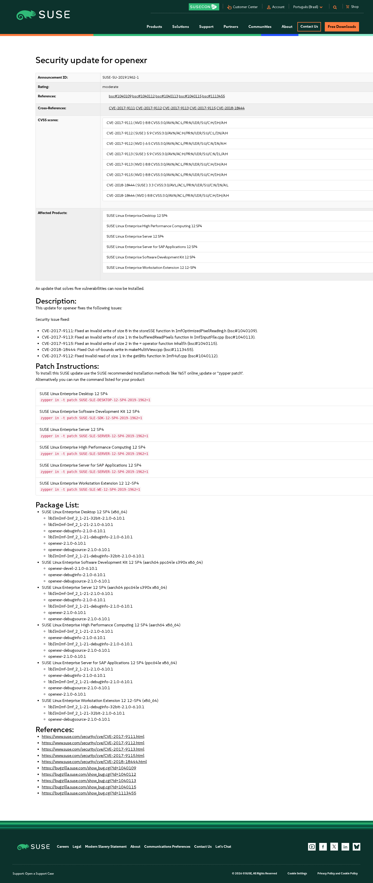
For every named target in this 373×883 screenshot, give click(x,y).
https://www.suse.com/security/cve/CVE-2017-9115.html (93, 755)
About (135, 846)
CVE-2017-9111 (122, 108)
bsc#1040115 (190, 96)
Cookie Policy (349, 873)
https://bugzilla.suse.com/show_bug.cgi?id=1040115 (89, 787)
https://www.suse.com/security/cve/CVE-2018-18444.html (94, 761)
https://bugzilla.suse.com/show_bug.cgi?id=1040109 (89, 768)
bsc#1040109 (120, 96)
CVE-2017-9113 (176, 108)
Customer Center (245, 7)
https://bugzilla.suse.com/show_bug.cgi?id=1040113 (89, 780)
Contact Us (309, 26)
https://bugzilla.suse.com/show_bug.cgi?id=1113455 (89, 793)
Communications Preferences (167, 846)
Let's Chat (223, 846)
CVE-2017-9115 (203, 108)
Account (278, 7)
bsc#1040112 (143, 96)
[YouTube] (312, 847)
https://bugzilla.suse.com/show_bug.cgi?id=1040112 (89, 774)
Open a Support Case (39, 873)
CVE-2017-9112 (149, 108)
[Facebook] (323, 847)
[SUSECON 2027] (204, 6)
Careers (63, 846)
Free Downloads (342, 26)
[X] (334, 846)
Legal (77, 846)
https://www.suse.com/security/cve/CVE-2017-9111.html (93, 736)
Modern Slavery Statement (106, 846)
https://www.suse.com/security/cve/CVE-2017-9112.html (93, 742)
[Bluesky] (356, 847)
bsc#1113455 (213, 96)
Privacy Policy (326, 873)
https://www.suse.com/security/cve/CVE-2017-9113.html (93, 749)
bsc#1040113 (167, 96)
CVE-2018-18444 (230, 108)
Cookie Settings (297, 873)
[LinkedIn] (345, 847)
